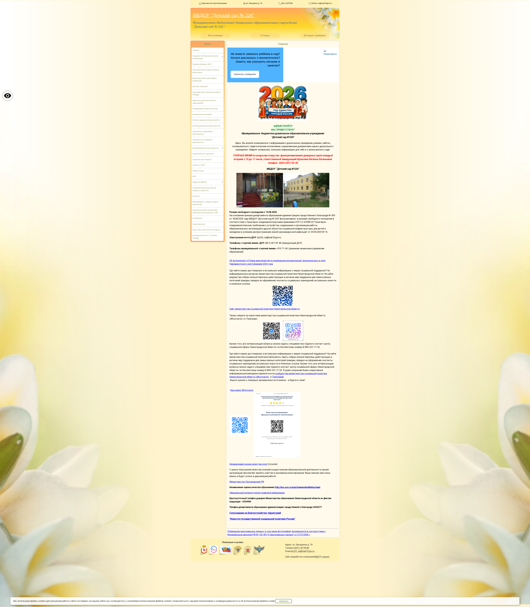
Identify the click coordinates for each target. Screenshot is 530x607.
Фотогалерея (215, 35)
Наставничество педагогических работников (205, 71)
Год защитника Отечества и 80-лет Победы (206, 93)
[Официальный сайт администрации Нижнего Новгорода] (204, 550)
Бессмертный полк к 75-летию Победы (204, 236)
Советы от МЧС (198, 165)
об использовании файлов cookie (258, 601)
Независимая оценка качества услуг (248, 464)
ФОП (194, 176)
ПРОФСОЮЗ (197, 218)
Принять (283, 601)
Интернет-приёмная (315, 35)
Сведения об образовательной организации (205, 57)
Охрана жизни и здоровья (203, 154)
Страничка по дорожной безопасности (202, 132)
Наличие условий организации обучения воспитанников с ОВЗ (205, 211)
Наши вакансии (198, 224)
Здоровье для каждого (202, 159)
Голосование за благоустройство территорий (255, 512)
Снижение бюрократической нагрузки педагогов (204, 189)
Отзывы (265, 35)
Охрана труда (197, 171)
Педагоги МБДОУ (199, 182)
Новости (195, 196)
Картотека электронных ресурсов (206, 230)
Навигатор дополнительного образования (204, 101)
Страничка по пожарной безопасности (202, 141)
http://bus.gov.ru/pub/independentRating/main (297, 487)
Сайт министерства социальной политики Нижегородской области (264, 309)
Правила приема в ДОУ (201, 64)
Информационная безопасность (205, 148)
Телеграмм (278, 377)
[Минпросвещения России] (248, 550)
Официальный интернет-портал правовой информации (257, 492)
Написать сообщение (245, 74)
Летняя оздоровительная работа (206, 120)
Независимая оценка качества (205, 109)
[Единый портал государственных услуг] (213, 550)
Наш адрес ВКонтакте (241, 390)
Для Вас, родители (200, 86)
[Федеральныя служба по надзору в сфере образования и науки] (259, 550)
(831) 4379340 (287, 3)
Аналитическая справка (202, 114)
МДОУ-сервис (322, 556)
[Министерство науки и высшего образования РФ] (238, 550)
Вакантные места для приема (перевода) (204, 79)
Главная (195, 50)
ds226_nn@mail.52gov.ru (322, 3)
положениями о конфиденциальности (218, 601)
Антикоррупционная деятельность (206, 126)
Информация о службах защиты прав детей (205, 203)
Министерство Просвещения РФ (246, 481)
